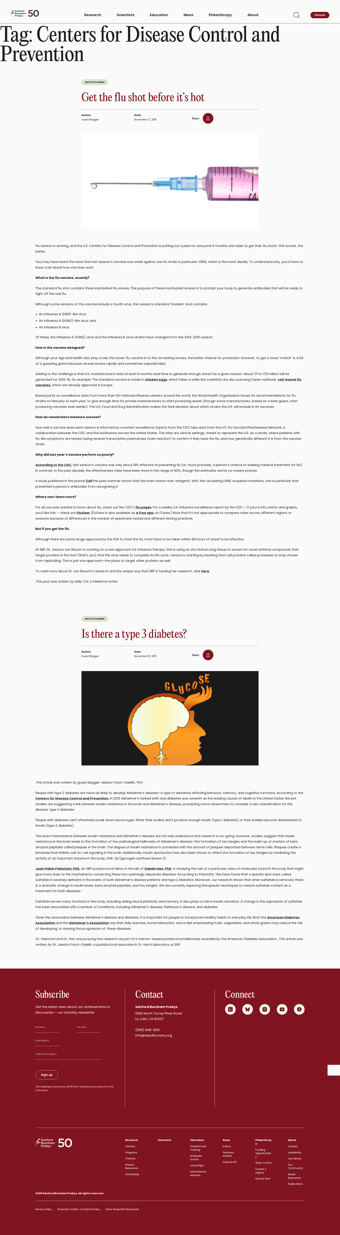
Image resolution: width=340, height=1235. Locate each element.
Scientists (125, 15)
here (205, 571)
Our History (295, 1158)
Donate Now (262, 1178)
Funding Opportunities (263, 1153)
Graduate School (196, 1157)
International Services (198, 1173)
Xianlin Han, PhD (157, 868)
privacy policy (96, 1086)
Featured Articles (228, 1154)
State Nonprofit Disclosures (122, 1209)
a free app (145, 513)
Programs (131, 1152)
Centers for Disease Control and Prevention (71, 798)
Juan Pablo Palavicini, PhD (57, 868)
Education (159, 15)
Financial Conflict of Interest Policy (78, 1209)
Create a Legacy (260, 1170)
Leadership (294, 1152)
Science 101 (229, 1162)
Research (92, 15)
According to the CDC (53, 465)
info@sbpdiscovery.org (153, 1035)
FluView (83, 513)
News (188, 15)
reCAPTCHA (72, 1086)
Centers (130, 1146)
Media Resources (294, 1176)
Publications (295, 1184)
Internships (197, 1165)
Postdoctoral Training (198, 1148)
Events (227, 1146)
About (253, 15)
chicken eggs (156, 379)
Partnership (132, 1174)
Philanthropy (220, 15)
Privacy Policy (43, 1209)
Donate (320, 15)
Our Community (295, 1166)
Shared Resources (131, 1166)
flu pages (143, 507)
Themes (130, 1158)
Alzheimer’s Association (89, 923)
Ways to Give (263, 1163)
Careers (293, 1146)
